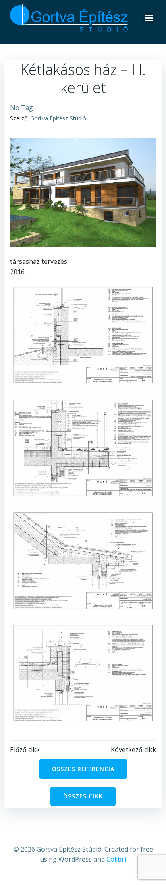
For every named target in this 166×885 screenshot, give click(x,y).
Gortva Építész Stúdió (58, 118)
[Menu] (149, 18)
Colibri (116, 859)
